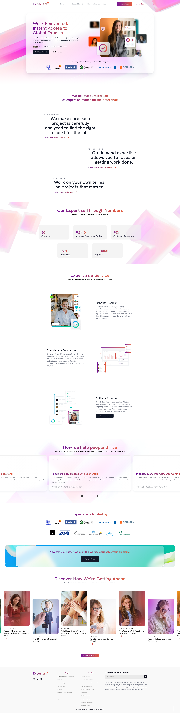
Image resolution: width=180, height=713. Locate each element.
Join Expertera (57, 52)
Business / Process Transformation (90, 683)
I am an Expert (140, 4)
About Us (96, 4)
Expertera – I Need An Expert (64, 692)
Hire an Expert (90, 559)
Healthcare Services (86, 695)
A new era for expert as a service (65, 676)
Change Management (86, 686)
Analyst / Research (86, 676)
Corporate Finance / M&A (87, 689)
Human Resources (85, 699)
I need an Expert (124, 4)
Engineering (84, 692)
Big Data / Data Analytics (87, 679)
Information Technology (87, 702)
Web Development (85, 705)
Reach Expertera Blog (90, 656)
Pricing (88, 4)
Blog (104, 4)
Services (59, 695)
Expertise (63, 4)
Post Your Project (41, 52)
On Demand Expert (76, 4)
